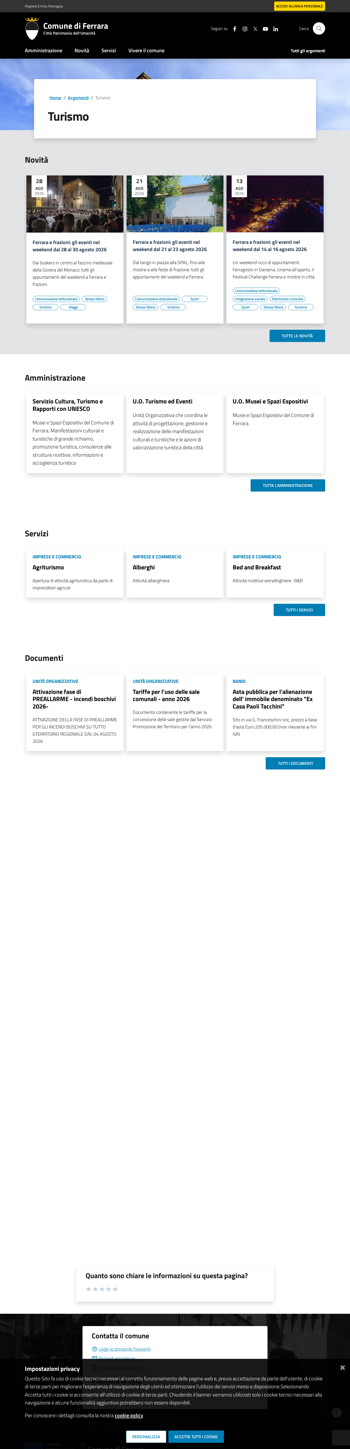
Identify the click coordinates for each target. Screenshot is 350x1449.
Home (55, 97)
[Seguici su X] (253, 28)
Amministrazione (43, 50)
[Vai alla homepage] (34, 28)
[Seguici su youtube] (263, 28)
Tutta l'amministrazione (288, 485)
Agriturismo (48, 567)
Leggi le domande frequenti (125, 1349)
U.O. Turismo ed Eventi (162, 401)
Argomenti (78, 97)
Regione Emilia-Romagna (44, 6)
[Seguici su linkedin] (274, 28)
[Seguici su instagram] (243, 28)
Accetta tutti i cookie (196, 1437)
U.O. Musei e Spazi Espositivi (270, 401)
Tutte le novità (297, 336)
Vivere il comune (146, 50)
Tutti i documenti (295, 763)
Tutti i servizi (299, 610)
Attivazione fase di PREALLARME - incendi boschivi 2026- (74, 699)
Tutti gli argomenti (308, 50)
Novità (82, 50)
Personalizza (146, 1437)
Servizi (108, 50)
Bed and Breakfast (257, 567)
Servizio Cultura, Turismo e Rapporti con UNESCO (68, 405)
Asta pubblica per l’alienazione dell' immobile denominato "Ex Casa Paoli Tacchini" (273, 699)
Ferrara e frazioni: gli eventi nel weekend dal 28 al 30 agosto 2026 (70, 246)
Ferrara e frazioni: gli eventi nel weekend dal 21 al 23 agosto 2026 (170, 245)
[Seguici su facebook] (233, 28)
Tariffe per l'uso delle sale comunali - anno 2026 (166, 695)
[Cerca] (319, 28)
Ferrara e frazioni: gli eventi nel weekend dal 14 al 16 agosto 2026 (270, 245)
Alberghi (144, 567)
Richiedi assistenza (117, 1358)
